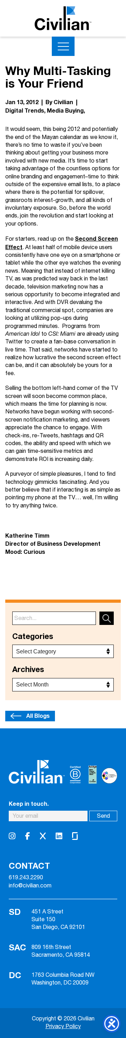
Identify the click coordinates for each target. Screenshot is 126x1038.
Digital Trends (24, 111)
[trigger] (63, 46)
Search (106, 618)
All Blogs (38, 716)
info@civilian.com (30, 886)
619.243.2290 (26, 878)
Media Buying (65, 111)
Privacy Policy (63, 1026)
